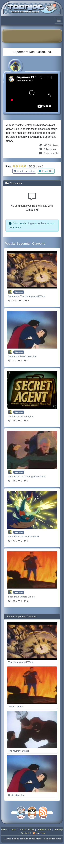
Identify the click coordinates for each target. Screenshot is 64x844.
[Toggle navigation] (58, 20)
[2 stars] (16, 166)
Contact (25, 833)
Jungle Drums (27, 596)
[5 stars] (25, 166)
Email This (47, 171)
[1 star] (14, 166)
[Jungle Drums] (32, 569)
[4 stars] (22, 166)
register (41, 223)
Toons (13, 829)
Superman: (14, 296)
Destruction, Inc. (28, 356)
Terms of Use (44, 829)
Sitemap (59, 829)
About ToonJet (27, 829)
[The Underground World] (32, 269)
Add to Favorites (25, 171)
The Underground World (32, 296)
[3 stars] (19, 166)
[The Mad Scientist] (32, 509)
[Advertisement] (34, 36)
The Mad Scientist (29, 536)
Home (4, 829)
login (31, 223)
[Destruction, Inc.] (32, 329)
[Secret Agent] (32, 389)
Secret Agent (26, 416)
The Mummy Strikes (18, 750)
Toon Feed (40, 833)
